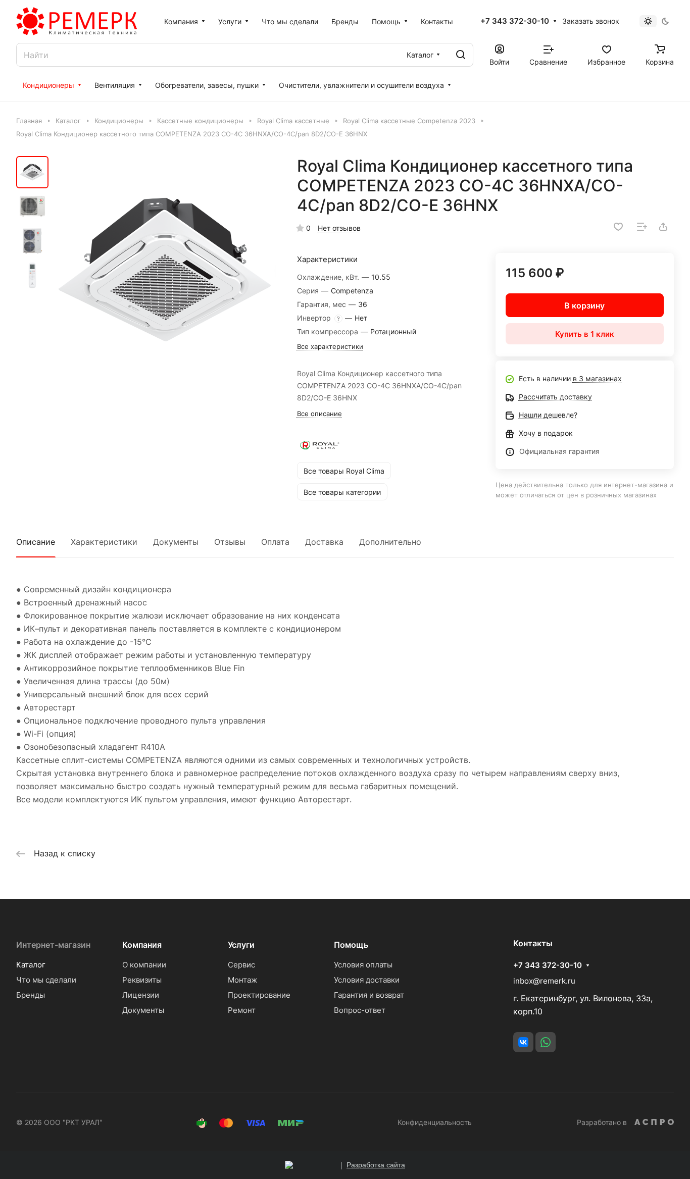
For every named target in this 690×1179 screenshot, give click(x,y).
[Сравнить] (642, 226)
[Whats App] (545, 1042)
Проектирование (259, 995)
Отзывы (229, 542)
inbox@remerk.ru (544, 981)
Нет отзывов (339, 228)
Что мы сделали (46, 980)
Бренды (30, 995)
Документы (176, 542)
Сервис (241, 964)
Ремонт (242, 1010)
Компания (142, 945)
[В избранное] (618, 226)
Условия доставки (367, 980)
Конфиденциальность (435, 1122)
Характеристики (104, 542)
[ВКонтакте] (523, 1042)
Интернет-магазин (53, 945)
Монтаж (242, 980)
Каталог (30, 964)
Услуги (241, 945)
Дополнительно (390, 542)
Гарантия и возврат (369, 995)
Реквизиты (142, 980)
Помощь (351, 945)
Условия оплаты (363, 964)
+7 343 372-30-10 (514, 21)
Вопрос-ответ (359, 1010)
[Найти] (460, 55)
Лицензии (140, 995)
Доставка (324, 542)
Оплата (275, 542)
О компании (144, 964)
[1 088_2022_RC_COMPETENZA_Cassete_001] (165, 269)
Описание (35, 542)
